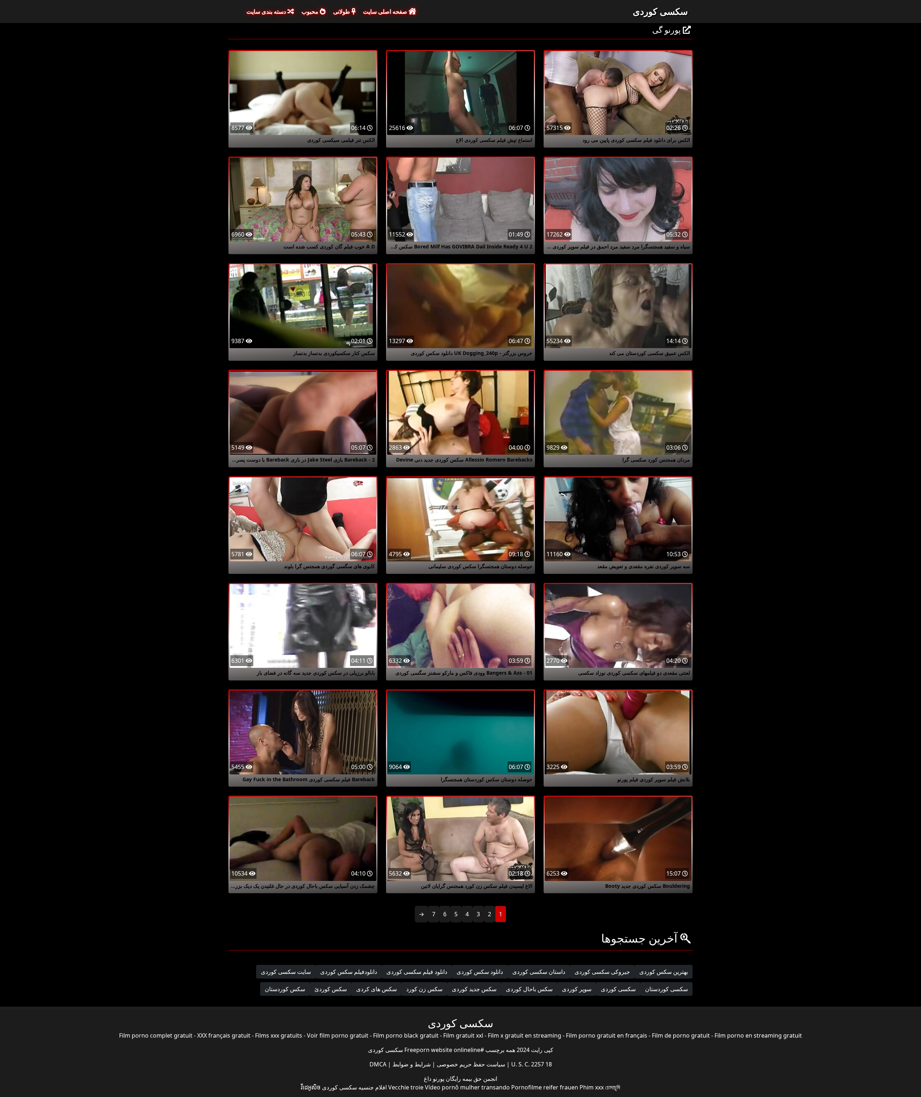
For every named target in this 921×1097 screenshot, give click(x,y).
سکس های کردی (376, 989)
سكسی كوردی (618, 989)
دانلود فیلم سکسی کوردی (416, 972)
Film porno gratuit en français (606, 1035)
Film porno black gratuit (406, 1035)
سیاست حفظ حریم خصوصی (470, 1064)
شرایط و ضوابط (411, 1064)
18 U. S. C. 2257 (531, 1064)
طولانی (342, 11)
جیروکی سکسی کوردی (602, 972)
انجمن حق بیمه (479, 1079)
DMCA (377, 1064)
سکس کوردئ (330, 989)
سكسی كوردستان (666, 989)
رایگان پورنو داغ (442, 1079)
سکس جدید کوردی (474, 989)
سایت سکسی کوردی (286, 972)
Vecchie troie (405, 1087)
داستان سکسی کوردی (538, 972)
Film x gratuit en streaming (524, 1035)
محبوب (310, 11)
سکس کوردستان (285, 989)
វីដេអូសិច (311, 1087)
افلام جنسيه (372, 1087)
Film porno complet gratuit (155, 1035)
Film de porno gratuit (681, 1035)
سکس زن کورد (424, 989)
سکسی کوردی (660, 11)
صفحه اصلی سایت (386, 11)
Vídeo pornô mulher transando (467, 1087)
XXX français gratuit (223, 1035)
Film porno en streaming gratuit (758, 1035)
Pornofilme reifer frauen (544, 1087)
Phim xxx (592, 1087)
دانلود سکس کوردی (480, 972)
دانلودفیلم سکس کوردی (348, 972)
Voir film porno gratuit (337, 1035)
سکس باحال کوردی (529, 989)
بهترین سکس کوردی (663, 972)
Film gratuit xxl (463, 1035)
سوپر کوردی (576, 989)
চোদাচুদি (612, 1087)
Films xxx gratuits (278, 1035)
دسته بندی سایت (266, 11)
